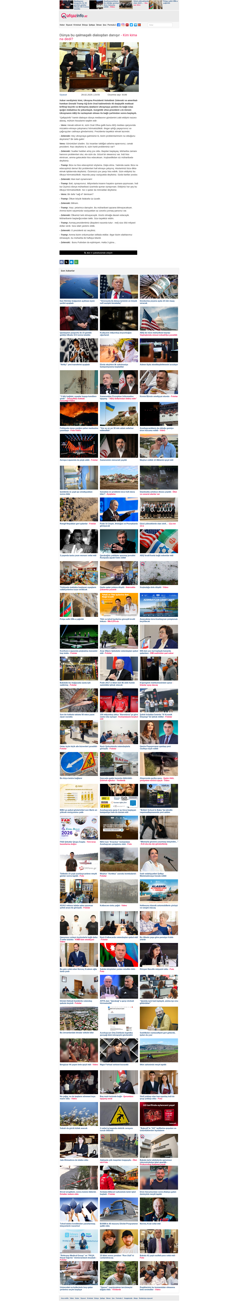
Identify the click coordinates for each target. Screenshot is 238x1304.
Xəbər (62, 25)
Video (72, 1298)
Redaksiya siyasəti (145, 1298)
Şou (104, 25)
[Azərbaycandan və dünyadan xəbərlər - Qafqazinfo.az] (74, 15)
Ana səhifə (65, 1298)
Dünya (85, 25)
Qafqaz (92, 25)
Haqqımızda (128, 1298)
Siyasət (69, 25)
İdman (99, 25)
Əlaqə (136, 1298)
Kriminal (77, 25)
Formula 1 (112, 25)
